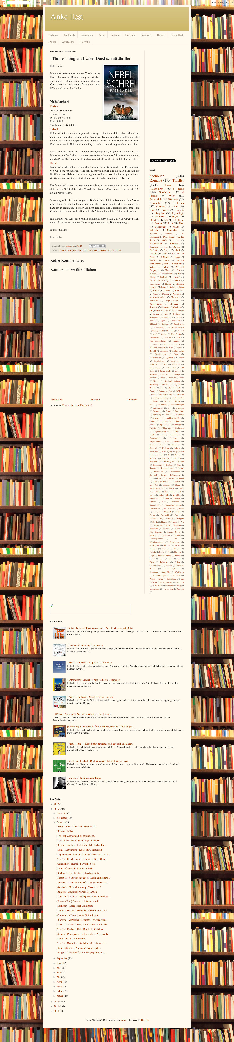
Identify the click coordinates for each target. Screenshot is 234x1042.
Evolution (180, 414)
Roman (158, 223)
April (60, 981)
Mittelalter (154, 498)
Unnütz (169, 565)
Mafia (171, 488)
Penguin (180, 518)
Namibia (177, 293)
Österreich (156, 199)
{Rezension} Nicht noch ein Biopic (84, 778)
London (177, 481)
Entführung (162, 404)
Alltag (152, 277)
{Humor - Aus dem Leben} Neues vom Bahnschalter (81, 910)
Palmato (176, 340)
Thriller (52, 41)
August (60, 963)
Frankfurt (153, 428)
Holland (177, 448)
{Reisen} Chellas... (65, 831)
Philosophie (154, 344)
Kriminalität (158, 471)
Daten (54, 106)
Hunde (168, 283)
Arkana (165, 374)
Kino (179, 465)
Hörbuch (130, 35)
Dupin (177, 401)
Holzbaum (154, 451)
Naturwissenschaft (158, 297)
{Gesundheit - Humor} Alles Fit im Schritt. (77, 915)
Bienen (165, 384)
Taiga (152, 555)
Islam (163, 287)
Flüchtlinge (176, 424)
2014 (56, 1006)
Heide (152, 444)
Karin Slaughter (167, 461)
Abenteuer (154, 317)
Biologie (164, 277)
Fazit (53, 163)
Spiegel (177, 548)
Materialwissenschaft (172, 491)
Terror (152, 558)
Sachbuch (146, 35)
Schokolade (165, 535)
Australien (154, 377)
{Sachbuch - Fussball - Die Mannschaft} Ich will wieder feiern (97, 760)
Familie (153, 260)
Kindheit (169, 465)
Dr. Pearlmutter (178, 397)
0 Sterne (165, 256)
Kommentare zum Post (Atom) (77, 405)
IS (169, 454)
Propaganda (157, 525)
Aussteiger (176, 374)
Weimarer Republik (161, 575)
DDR (178, 391)
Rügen (177, 528)
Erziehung (157, 414)
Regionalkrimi (172, 300)
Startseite (53, 35)
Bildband (153, 324)
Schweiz (165, 307)
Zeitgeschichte (167, 273)
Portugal (173, 521)
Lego (152, 478)
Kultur (165, 267)
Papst (162, 518)
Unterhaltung (159, 360)
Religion (154, 229)
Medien (168, 337)
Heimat (181, 330)
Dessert (152, 394)
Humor (161, 35)
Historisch (153, 448)
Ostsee (177, 515)
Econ (152, 404)
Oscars (152, 515)
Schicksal (174, 243)
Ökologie (180, 589)
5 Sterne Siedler (164, 371)
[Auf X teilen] (97, 246)
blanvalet (169, 233)
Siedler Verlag (178, 351)
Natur (167, 270)
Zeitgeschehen (155, 367)
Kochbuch (69, 35)
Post (182, 521)
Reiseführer (87, 35)
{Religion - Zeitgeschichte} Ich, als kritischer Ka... (81, 845)
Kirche (156, 290)
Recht (168, 525)
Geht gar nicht (79, 250)
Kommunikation (167, 468)
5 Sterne (178, 189)
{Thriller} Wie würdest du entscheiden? (75, 835)
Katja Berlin (176, 334)
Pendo (170, 518)
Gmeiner (166, 260)
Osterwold (165, 515)
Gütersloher (155, 283)
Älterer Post (132, 399)
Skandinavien (160, 354)
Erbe (169, 408)
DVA (181, 223)
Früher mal (166, 428)
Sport (176, 354)
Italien (172, 287)
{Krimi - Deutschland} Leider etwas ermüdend (79, 849)
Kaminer (164, 334)
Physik (155, 521)
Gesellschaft (160, 226)
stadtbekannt (154, 589)
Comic (152, 391)
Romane (114, 35)
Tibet (170, 558)
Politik (177, 344)
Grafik (162, 434)
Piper (152, 209)
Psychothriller (156, 243)
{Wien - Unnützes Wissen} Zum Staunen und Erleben (82, 924)
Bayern (176, 246)
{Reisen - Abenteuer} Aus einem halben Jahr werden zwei (83, 714)
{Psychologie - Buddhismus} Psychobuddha (77, 840)
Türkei (177, 562)
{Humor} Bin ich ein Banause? (71, 938)
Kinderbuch (157, 465)
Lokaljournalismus (160, 481)
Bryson (152, 387)
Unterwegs (175, 360)
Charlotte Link (174, 387)
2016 (56, 809)
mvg (179, 585)
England (153, 233)
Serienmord (174, 542)
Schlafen (153, 535)
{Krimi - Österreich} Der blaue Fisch (74, 868)
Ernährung (157, 411)
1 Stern (176, 314)
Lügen (177, 485)
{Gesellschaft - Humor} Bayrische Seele (75, 863)
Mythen (177, 498)
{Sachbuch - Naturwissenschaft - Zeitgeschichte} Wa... (82, 882)
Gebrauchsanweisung (159, 280)
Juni (59, 972)
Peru (170, 223)
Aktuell (152, 320)
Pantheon (154, 300)
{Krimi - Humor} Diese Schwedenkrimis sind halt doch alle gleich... (100, 743)
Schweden (172, 229)
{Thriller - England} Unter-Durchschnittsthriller (79, 929)
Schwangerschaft (156, 538)
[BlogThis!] (94, 246)
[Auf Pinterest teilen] (104, 246)
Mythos (153, 501)
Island (177, 454)
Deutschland (168, 236)
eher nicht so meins (165, 310)
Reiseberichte (156, 303)
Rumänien (164, 351)
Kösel (163, 475)
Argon (162, 320)
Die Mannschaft (165, 394)
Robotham (154, 528)
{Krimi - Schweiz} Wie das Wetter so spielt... (78, 947)
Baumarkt (172, 377)
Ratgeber (160, 213)
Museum (165, 498)
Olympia (156, 511)
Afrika (178, 317)
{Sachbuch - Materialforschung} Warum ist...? (78, 887)
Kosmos (167, 290)
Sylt (169, 552)
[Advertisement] (94, 371)
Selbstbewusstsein (156, 542)
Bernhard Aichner (172, 381)
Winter (152, 578)
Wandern (177, 307)
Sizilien (177, 545)
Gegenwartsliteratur (161, 431)
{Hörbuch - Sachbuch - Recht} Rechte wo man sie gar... (83, 896)
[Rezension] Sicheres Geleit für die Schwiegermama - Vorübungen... (100, 726)
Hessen (162, 444)
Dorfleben (180, 394)
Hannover (174, 438)
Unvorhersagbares (171, 568)
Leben (176, 240)
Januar (60, 995)
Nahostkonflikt (155, 505)
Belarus (156, 381)
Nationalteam (155, 508)
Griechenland (175, 434)
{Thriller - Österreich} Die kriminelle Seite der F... (81, 943)
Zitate (161, 578)
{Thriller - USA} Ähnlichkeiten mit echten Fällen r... (82, 859)
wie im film (168, 589)
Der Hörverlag (158, 327)
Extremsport (157, 418)
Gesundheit (177, 35)
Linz (159, 478)
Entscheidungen (177, 404)
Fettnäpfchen (166, 421)
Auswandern (175, 320)
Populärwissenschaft (157, 347)
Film (178, 421)
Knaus (176, 226)
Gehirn (177, 280)
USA (178, 270)
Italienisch (154, 458)
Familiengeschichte (173, 418)
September (62, 958)
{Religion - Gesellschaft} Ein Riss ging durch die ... (81, 952)
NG (163, 501)
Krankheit (179, 290)
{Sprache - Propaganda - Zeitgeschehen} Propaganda (82, 933)
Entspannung (158, 408)
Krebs (155, 293)
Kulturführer (174, 471)
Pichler (167, 344)
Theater (181, 357)
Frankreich (154, 250)
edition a (180, 582)
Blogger (145, 1019)
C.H (161, 387)
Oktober (61, 822)
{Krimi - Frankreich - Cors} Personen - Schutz (90, 696)
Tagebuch (169, 357)
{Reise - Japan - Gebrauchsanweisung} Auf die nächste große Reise (100, 628)
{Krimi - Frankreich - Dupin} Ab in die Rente (89, 662)
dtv (179, 273)
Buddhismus (179, 324)
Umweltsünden (155, 565)
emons (181, 310)
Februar (61, 991)
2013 (56, 1010)
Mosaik (165, 293)
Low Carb (154, 485)
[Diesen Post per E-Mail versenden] (91, 246)
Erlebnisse (180, 408)
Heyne (175, 216)
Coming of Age (165, 391)
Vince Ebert (166, 572)
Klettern (153, 468)
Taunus (178, 555)
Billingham (176, 384)
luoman (124, 1019)
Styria (161, 552)
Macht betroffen (156, 488)
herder (156, 313)
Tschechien (164, 562)
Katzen (181, 461)
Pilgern (164, 521)
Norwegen (175, 297)
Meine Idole (164, 495)
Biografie (85, 41)
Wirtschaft (176, 364)
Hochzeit (165, 448)
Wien (102, 35)
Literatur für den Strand (174, 478)
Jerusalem (165, 458)
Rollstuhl (166, 528)
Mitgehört (177, 495)
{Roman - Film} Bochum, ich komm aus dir (77, 901)
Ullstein (153, 220)
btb (166, 220)
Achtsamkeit (166, 317)
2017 (56, 804)
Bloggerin (165, 324)
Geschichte (68, 41)
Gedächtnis (179, 428)
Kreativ (181, 468)
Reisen (165, 209)
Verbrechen (154, 364)
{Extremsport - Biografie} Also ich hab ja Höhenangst (93, 679)
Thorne (161, 558)
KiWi (164, 240)
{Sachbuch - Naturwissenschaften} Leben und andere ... (83, 877)
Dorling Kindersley (160, 397)
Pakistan (153, 518)
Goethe (152, 434)
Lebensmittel (175, 475)
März (60, 986)
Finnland (153, 424)
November (62, 817)
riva (165, 246)
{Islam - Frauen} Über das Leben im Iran (76, 826)
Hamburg (171, 330)
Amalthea (153, 374)
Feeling (152, 421)
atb (151, 310)
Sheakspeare (154, 545)
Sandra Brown (173, 532)
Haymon (177, 441)
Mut (178, 337)
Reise (171, 347)
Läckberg (166, 485)
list (166, 313)
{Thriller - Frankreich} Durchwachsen (86, 645)
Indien (152, 267)
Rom (179, 347)
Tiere (178, 558)
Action (178, 371)
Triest (152, 562)
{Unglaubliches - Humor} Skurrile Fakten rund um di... (83, 854)
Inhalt (54, 129)
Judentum (153, 461)
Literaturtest (154, 337)
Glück (177, 431)
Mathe (152, 495)
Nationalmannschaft (173, 505)
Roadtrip (177, 525)
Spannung (154, 246)
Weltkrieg (177, 575)
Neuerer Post (57, 399)
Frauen (167, 250)
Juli (59, 967)
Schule (177, 535)
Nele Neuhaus (169, 508)
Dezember (62, 813)
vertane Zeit (171, 367)
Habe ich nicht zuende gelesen (100, 250)
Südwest (177, 552)
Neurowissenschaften (158, 340)
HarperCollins (155, 441)
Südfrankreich (155, 357)
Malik (177, 250)
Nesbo (181, 508)
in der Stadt (157, 585)
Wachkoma (179, 572)
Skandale (153, 548)
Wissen (153, 273)
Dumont (167, 401)
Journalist (177, 458)
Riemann (174, 303)
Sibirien (167, 545)
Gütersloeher (155, 438)
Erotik (168, 411)
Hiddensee (175, 444)
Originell (167, 511)
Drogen (156, 401)
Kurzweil (153, 475)
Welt (165, 364)
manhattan (169, 585)
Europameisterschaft (176, 327)
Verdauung (154, 572)
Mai (59, 977)
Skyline (165, 548)
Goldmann (160, 216)
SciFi (175, 538)
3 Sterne (160, 206)
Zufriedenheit (172, 578)
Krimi (175, 206)
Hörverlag (176, 263)
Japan (181, 287)
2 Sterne (62, 250)
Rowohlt (153, 351)
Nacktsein (175, 501)
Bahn (163, 377)
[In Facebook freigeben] (100, 246)
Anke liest (66, 16)
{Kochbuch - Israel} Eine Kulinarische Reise (78, 873)
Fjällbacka (164, 424)
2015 (56, 1001)
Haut (167, 441)
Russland (153, 307)
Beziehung (154, 384)
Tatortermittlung (164, 555)
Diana (69, 250)
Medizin (153, 253)
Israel (155, 334)
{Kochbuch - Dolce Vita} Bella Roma (74, 905)
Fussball (176, 277)
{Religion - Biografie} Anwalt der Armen (76, 891)
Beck (182, 377)
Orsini (178, 511)
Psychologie (178, 213)
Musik (164, 253)
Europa (168, 414)
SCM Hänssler (156, 532)
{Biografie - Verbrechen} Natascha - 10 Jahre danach (82, 919)
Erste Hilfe (179, 411)
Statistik (153, 552)
